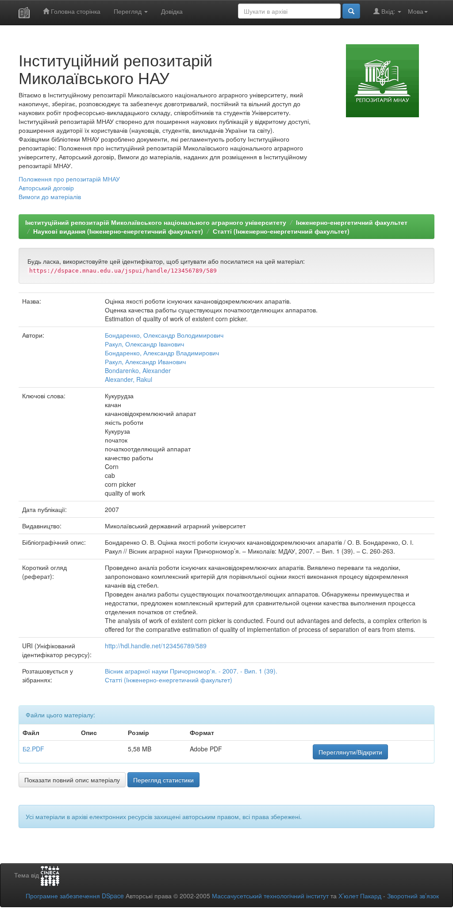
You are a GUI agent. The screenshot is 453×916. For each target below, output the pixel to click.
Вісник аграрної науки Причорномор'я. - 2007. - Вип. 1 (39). (191, 670)
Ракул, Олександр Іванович (144, 343)
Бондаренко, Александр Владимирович (162, 352)
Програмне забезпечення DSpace (75, 895)
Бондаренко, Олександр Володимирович (164, 335)
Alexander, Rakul (128, 379)
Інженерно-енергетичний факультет (351, 222)
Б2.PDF (33, 748)
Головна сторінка (74, 11)
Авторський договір (46, 187)
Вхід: (388, 11)
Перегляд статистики (163, 779)
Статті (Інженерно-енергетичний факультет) (281, 231)
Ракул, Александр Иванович (145, 361)
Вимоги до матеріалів (50, 196)
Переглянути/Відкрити (350, 751)
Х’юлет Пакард (359, 895)
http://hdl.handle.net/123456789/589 (156, 645)
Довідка (172, 11)
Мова (415, 11)
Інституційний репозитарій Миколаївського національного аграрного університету (155, 222)
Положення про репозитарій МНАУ (69, 178)
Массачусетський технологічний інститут (270, 895)
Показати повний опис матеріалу (72, 779)
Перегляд (128, 11)
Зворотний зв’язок (413, 895)
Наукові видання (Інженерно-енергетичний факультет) (118, 231)
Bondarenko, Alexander (138, 370)
